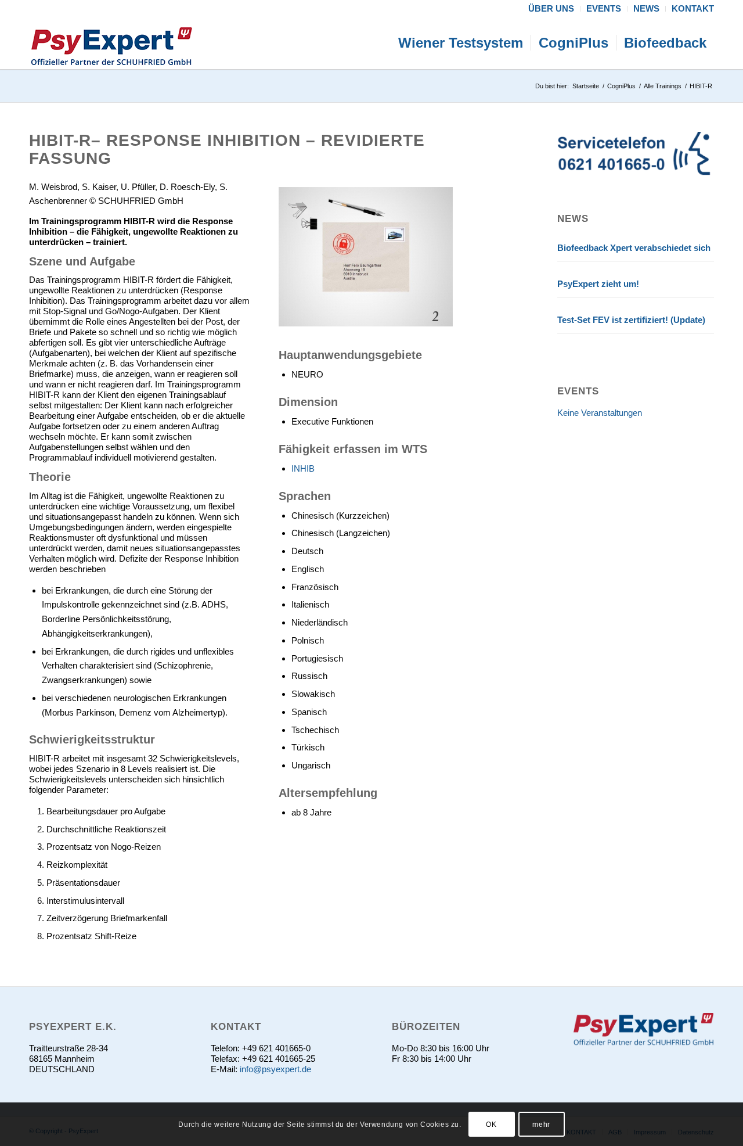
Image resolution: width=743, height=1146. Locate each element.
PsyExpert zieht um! (598, 284)
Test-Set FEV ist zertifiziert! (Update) (631, 320)
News (573, 218)
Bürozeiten (426, 1026)
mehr (541, 1124)
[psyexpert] (111, 43)
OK (491, 1124)
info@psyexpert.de (275, 1069)
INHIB (303, 468)
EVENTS (578, 391)
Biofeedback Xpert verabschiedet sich (633, 248)
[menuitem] (551, 9)
